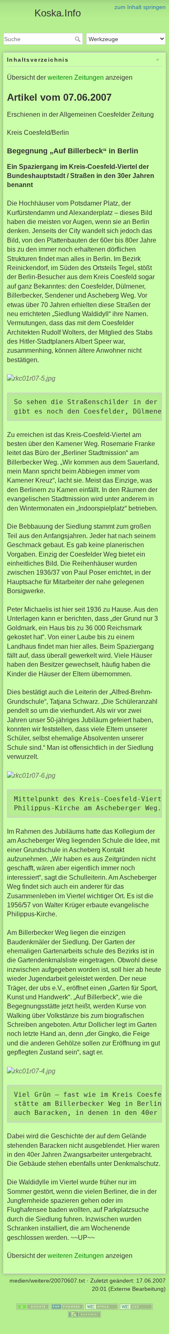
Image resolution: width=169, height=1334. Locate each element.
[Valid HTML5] (101, 1306)
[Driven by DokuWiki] (84, 1314)
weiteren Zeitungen (76, 77)
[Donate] (32, 1306)
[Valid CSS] (136, 1306)
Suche (78, 39)
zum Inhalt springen (140, 7)
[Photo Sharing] (31, 378)
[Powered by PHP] (67, 1306)
